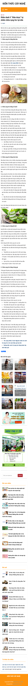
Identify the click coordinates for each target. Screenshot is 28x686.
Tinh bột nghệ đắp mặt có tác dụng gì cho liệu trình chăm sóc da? (13, 536)
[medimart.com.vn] (13, 447)
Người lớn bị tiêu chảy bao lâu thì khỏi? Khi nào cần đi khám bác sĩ (13, 608)
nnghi (3, 23)
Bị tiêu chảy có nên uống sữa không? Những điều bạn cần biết (13, 575)
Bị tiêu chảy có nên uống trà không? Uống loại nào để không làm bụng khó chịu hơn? (14, 650)
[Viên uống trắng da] (13, 418)
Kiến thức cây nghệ (14, 3)
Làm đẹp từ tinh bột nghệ (8, 664)
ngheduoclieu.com (17, 684)
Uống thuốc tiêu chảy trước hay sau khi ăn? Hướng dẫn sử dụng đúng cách (13, 506)
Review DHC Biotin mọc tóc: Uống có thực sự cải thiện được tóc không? (14, 599)
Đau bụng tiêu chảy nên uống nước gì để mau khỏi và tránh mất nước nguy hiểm (13, 497)
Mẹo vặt (2, 15)
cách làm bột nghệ (11, 667)
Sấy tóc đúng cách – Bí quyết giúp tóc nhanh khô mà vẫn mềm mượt (13, 632)
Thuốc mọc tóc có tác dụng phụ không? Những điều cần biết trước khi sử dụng (13, 514)
